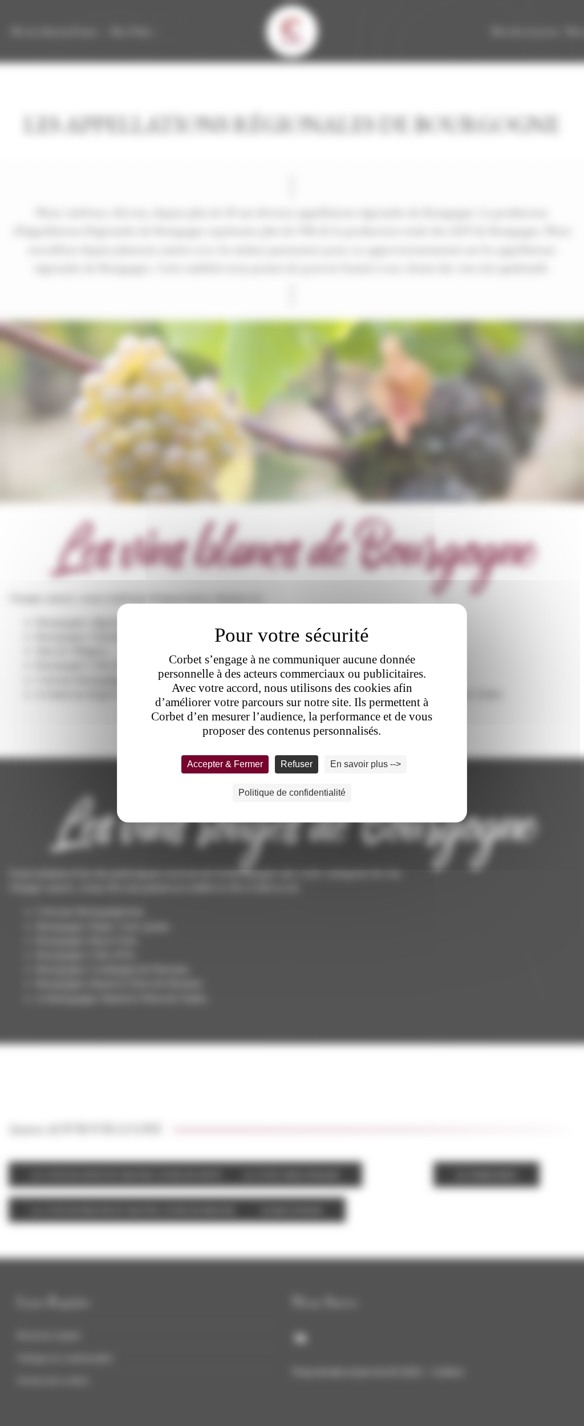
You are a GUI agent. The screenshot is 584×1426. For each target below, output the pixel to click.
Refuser (297, 764)
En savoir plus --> (365, 764)
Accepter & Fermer (225, 764)
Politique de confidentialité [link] (292, 792)
